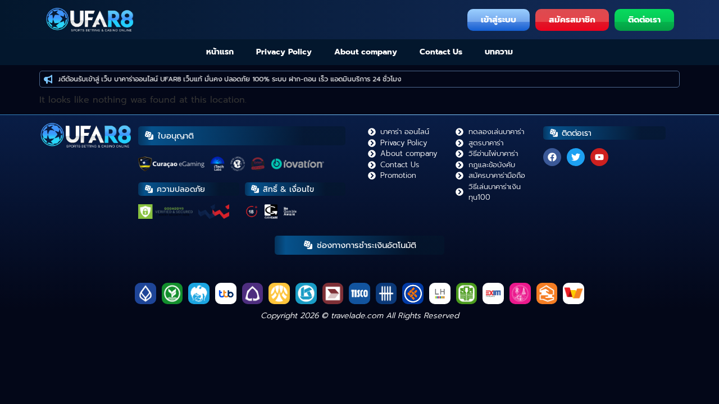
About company (365, 52)
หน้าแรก (220, 52)
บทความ (499, 52)
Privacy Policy (284, 52)
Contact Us (441, 52)
